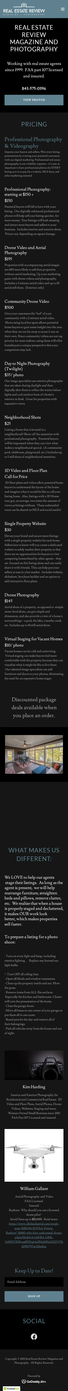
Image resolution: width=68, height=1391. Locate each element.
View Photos (34, 100)
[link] (24, 9)
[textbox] (34, 1282)
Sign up (34, 1296)
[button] (62, 9)
